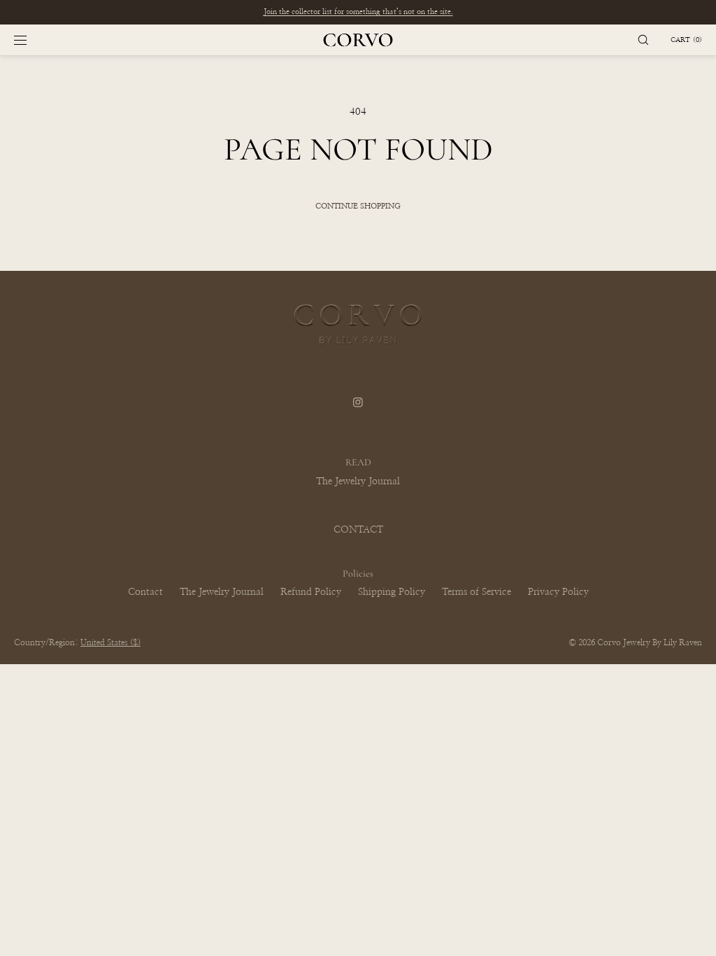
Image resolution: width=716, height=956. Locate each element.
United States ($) (110, 642)
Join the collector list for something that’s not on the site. (358, 11)
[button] (643, 39)
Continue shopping (358, 206)
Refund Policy (310, 592)
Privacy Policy (558, 592)
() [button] (686, 39)
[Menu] (31, 39)
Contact (145, 592)
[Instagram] (358, 410)
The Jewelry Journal (358, 481)
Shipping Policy (391, 592)
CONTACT (358, 530)
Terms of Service (476, 592)
